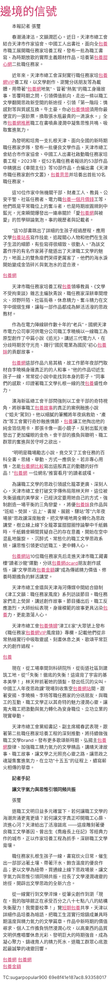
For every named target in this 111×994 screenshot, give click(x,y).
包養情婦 (80, 109)
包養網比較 (32, 466)
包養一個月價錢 (78, 199)
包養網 (34, 89)
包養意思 (60, 174)
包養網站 (21, 556)
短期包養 (71, 908)
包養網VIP (36, 632)
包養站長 (21, 237)
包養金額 (45, 570)
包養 (103, 44)
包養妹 (82, 504)
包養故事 (44, 408)
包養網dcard (65, 563)
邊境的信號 (28, 11)
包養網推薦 (18, 123)
